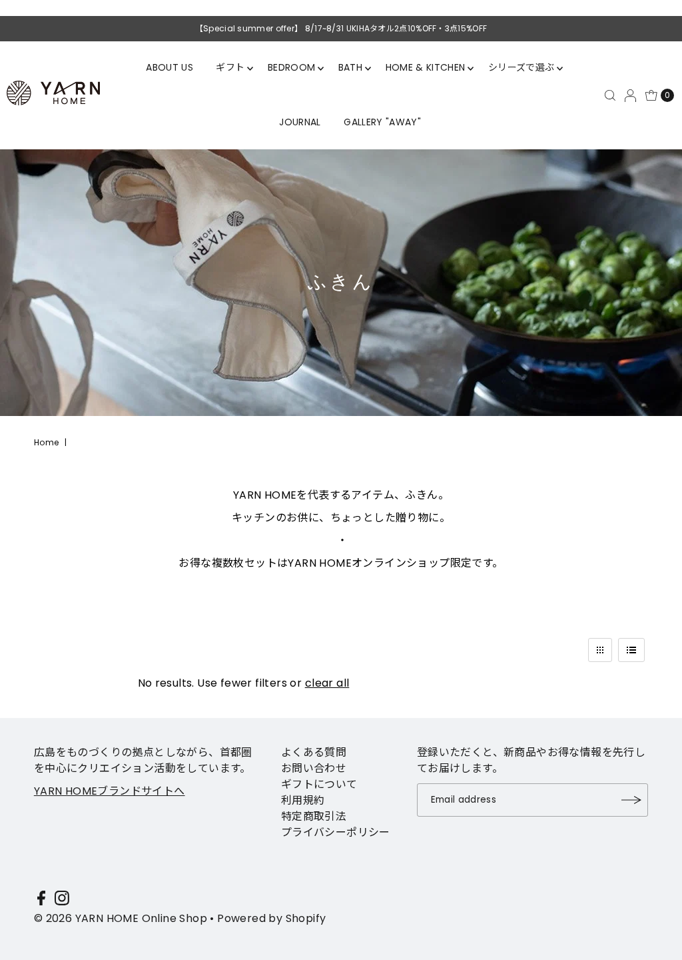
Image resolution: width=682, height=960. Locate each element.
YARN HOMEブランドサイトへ (109, 791)
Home (46, 442)
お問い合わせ (313, 768)
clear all (327, 683)
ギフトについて (319, 784)
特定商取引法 (313, 816)
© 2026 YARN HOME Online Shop (120, 918)
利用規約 (303, 800)
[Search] (610, 95)
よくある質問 (313, 752)
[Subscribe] (631, 800)
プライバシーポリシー (335, 832)
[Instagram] (62, 901)
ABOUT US (169, 67)
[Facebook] (41, 901)
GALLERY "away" (382, 122)
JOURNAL (299, 122)
